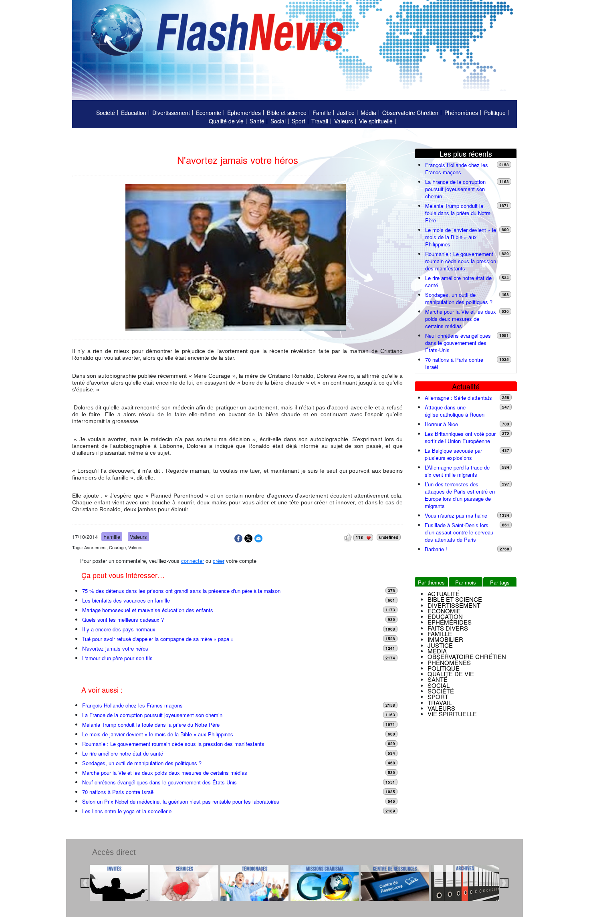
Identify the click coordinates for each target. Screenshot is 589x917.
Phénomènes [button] (449, 662)
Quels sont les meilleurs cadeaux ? (123, 619)
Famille (322, 113)
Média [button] (437, 651)
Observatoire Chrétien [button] (467, 656)
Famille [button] (440, 633)
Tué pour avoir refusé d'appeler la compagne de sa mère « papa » (158, 639)
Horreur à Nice (441, 424)
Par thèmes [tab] (431, 582)
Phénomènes (461, 113)
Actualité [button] (444, 593)
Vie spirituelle (376, 121)
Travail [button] (440, 702)
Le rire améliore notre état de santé (122, 753)
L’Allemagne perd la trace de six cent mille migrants (457, 471)
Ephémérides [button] (450, 622)
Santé (257, 121)
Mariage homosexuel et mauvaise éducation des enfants (147, 610)
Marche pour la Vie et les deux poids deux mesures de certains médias (164, 772)
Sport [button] (438, 696)
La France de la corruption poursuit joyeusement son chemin (152, 715)
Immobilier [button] (445, 639)
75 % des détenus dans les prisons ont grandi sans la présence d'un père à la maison (181, 591)
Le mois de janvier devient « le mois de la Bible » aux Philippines (157, 734)
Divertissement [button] (454, 605)
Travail (319, 121)
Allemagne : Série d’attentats (458, 397)
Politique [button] (444, 668)
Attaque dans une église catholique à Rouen (454, 411)
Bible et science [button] (455, 599)
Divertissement (171, 113)
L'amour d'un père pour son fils (117, 658)
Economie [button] (444, 611)
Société (105, 113)
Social (278, 121)
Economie (208, 113)
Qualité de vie (226, 121)
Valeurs (343, 121)
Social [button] (439, 685)
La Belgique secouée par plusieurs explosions (453, 454)
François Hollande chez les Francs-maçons (133, 705)
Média (368, 113)
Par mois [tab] (465, 582)
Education (133, 113)
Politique (495, 113)
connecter (192, 560)
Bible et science (287, 113)
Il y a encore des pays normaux (118, 629)
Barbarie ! (436, 549)
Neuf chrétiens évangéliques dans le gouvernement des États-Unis (159, 782)
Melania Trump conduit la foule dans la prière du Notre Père (151, 724)
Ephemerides (244, 113)
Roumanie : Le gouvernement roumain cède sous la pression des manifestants (173, 744)
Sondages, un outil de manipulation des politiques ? (142, 763)
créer (218, 560)
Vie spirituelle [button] (452, 713)
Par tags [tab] (500, 582)
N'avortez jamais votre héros (115, 648)
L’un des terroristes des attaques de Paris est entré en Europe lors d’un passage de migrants (460, 495)
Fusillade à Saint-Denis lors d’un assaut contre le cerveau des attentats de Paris (459, 532)
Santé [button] (438, 679)
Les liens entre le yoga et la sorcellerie (126, 811)
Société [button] (441, 691)
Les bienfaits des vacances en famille (126, 600)
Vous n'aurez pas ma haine (456, 515)
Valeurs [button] (441, 708)
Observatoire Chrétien (410, 113)
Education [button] (445, 616)
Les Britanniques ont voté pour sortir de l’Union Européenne (460, 437)
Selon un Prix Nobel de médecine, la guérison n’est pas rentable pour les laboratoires (180, 801)
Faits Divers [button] (448, 628)
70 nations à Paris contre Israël (118, 792)
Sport (298, 121)
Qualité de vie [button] (451, 673)
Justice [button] (440, 645)
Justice (346, 113)
